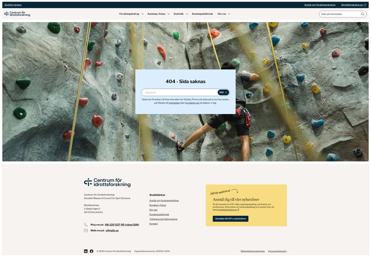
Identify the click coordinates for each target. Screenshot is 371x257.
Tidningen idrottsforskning (163, 219)
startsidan (174, 103)
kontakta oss (192, 103)
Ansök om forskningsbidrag (164, 200)
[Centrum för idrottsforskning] (107, 182)
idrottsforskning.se (228, 209)
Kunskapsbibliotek (202, 13)
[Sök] (362, 14)
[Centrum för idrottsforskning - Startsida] (17, 13)
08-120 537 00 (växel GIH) (122, 224)
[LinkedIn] (86, 251)
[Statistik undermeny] (187, 14)
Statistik (178, 13)
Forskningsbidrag (129, 13)
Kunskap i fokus (156, 13)
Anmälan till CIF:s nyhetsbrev (230, 218)
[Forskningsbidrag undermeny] (142, 14)
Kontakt (153, 223)
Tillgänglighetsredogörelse (252, 251)
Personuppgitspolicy (277, 251)
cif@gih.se (112, 230)
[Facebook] (91, 251)
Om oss (222, 13)
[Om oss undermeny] (229, 14)
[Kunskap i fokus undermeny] (168, 14)
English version (13, 4)
